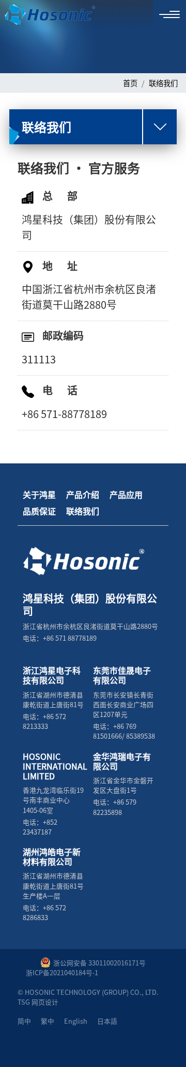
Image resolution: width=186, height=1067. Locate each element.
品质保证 (39, 511)
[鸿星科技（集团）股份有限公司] (43, 15)
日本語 (107, 1021)
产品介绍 (82, 494)
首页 (130, 82)
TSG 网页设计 (38, 1002)
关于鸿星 (39, 494)
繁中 (47, 1021)
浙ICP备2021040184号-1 (62, 972)
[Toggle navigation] (169, 14)
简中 (24, 1021)
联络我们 (163, 82)
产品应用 (126, 494)
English (75, 1021)
